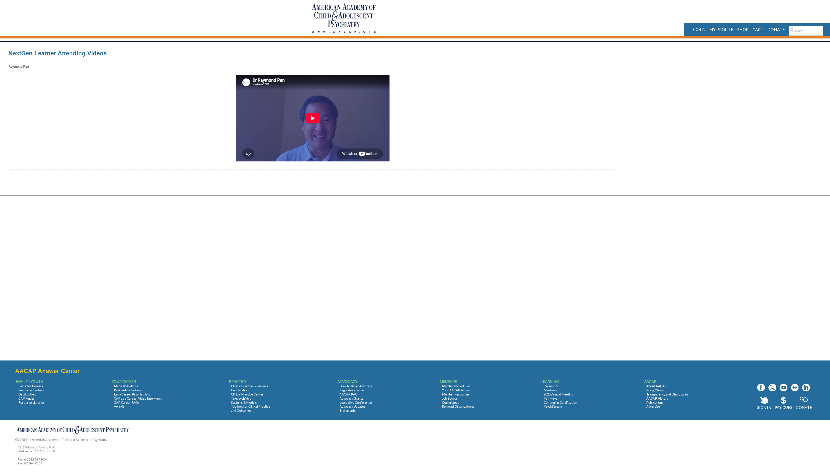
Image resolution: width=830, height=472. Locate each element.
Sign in (699, 29)
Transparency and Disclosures (667, 394)
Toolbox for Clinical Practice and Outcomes (250, 408)
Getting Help (27, 394)
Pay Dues (783, 407)
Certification (240, 390)
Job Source (450, 398)
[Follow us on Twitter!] (772, 387)
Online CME (552, 386)
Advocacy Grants (351, 398)
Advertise (653, 406)
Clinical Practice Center (247, 394)
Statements (348, 410)
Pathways (550, 398)
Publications (654, 402)
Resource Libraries (31, 402)
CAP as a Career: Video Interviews (138, 398)
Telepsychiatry (241, 398)
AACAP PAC (348, 394)
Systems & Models (244, 402)
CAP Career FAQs (126, 402)
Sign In (764, 407)
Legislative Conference (356, 402)
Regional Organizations (458, 406)
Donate (804, 407)
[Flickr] (795, 387)
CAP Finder (26, 398)
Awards (119, 406)
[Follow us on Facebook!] (761, 387)
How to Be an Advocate (356, 386)
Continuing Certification (560, 402)
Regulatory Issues (352, 390)
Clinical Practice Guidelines (249, 386)
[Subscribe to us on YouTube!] (783, 387)
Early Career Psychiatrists (132, 394)
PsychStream (553, 406)
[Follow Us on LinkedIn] (806, 387)
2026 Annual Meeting (558, 394)
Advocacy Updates (352, 406)
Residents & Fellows (128, 390)
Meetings (550, 390)
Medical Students (126, 386)
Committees (450, 402)
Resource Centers (31, 390)
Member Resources (455, 394)
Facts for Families (30, 386)
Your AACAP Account (457, 390)
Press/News (655, 390)
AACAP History (657, 398)
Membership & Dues (456, 386)
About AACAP (656, 386)
